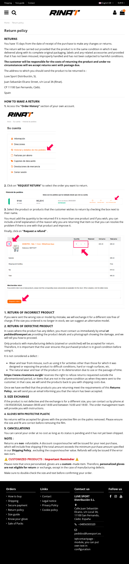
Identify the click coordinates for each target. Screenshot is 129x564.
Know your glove (18, 519)
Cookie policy (50, 510)
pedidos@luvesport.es (87, 533)
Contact (31, 3)
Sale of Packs (15, 523)
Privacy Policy (50, 505)
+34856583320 (86, 524)
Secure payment (17, 505)
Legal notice (49, 501)
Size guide (20, 3)
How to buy (15, 496)
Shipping (8, 3)
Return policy (16, 510)
